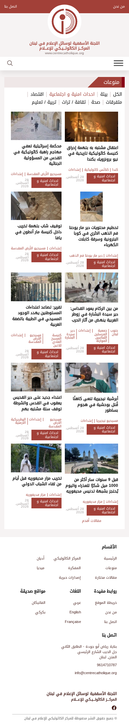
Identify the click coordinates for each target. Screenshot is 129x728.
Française (73, 621)
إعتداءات (74, 169)
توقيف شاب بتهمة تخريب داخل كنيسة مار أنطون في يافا (38, 231)
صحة (95, 102)
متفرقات (114, 102)
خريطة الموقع (106, 602)
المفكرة (74, 567)
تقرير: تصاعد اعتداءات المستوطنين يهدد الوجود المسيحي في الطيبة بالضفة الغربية (37, 316)
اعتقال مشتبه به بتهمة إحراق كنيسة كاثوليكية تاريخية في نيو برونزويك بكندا (92, 153)
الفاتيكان (38, 602)
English (75, 612)
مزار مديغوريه (93, 501)
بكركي (40, 612)
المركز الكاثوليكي (67, 558)
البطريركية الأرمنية (18, 421)
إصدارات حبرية (70, 577)
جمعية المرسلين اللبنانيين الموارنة (100, 336)
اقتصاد (37, 94)
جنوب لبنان (114, 332)
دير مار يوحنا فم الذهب (86, 255)
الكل (117, 94)
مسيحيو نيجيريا (107, 420)
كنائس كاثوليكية (96, 169)
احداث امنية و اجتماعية (72, 94)
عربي (77, 602)
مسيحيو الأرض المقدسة (44, 174)
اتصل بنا (10, 6)
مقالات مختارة (106, 577)
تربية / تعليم (44, 102)
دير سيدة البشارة (70, 334)
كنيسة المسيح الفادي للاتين (56, 340)
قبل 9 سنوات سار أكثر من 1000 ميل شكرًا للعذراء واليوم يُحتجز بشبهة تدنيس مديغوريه (91, 485)
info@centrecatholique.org (96, 673)
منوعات (111, 567)
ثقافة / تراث (74, 102)
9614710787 (107, 665)
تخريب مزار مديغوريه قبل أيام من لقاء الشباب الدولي (37, 481)
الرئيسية (110, 558)
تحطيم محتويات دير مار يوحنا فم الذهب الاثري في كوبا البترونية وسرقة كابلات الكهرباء (93, 236)
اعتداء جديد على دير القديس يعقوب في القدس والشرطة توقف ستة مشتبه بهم (37, 403)
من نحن (119, 6)
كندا (115, 169)
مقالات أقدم (91, 520)
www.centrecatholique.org (64, 53)
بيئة (104, 94)
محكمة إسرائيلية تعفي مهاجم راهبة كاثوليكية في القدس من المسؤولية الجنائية (38, 154)
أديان (40, 558)
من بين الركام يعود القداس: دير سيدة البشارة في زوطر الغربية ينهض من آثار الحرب (94, 314)
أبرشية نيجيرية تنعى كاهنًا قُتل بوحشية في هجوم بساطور (95, 404)
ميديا (40, 567)
